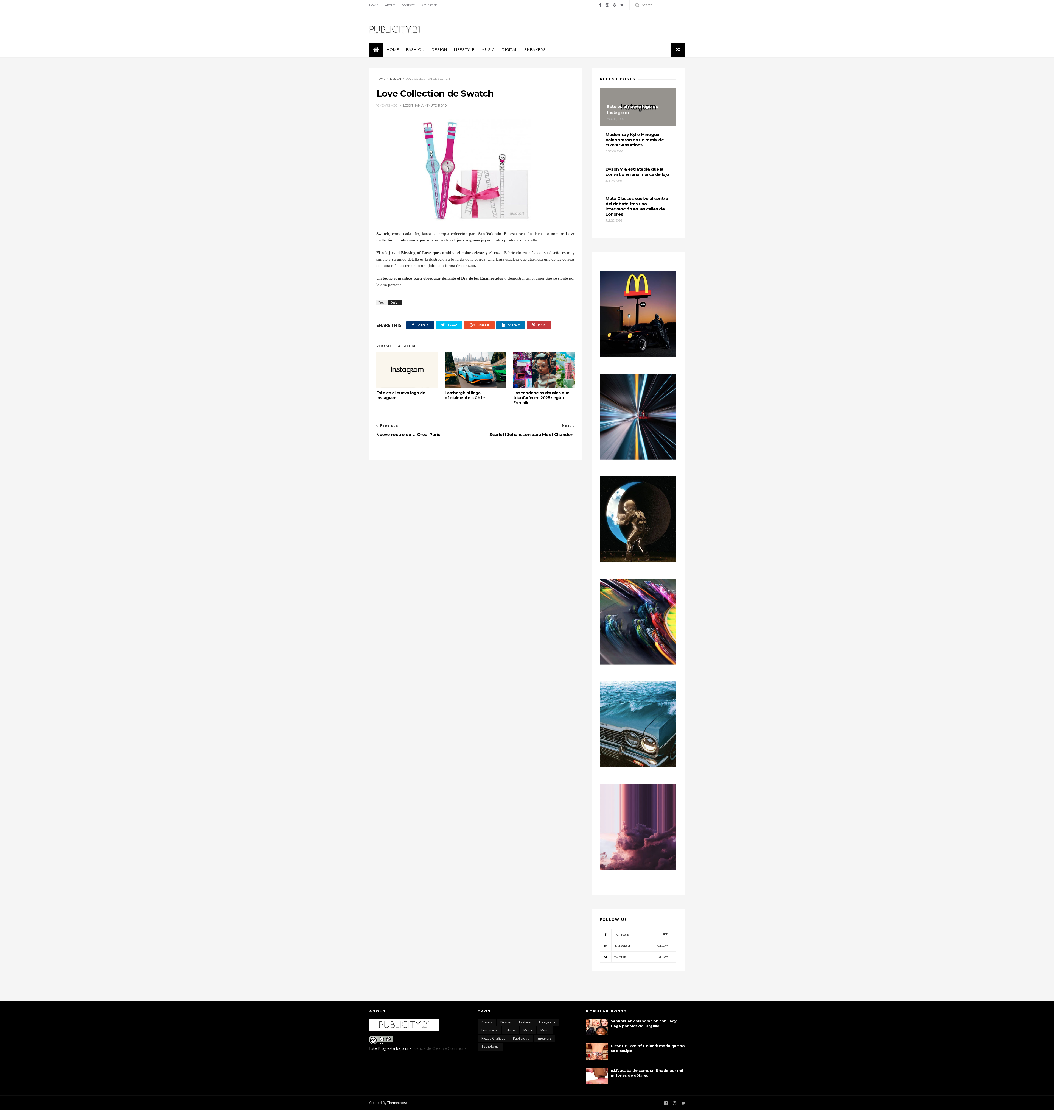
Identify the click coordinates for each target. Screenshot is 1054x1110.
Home (373, 5)
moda (527, 1030)
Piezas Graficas (493, 1038)
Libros (510, 1030)
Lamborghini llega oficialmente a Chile (465, 395)
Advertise (429, 5)
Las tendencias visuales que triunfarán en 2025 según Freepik (541, 397)
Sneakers (535, 49)
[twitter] (622, 5)
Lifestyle (464, 49)
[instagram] (607, 5)
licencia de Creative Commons (440, 1048)
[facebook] (600, 5)
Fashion (415, 49)
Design (439, 49)
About (390, 5)
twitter (641, 957)
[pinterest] (614, 5)
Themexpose (397, 1102)
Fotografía (489, 1030)
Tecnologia (490, 1046)
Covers (486, 1022)
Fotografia (547, 1022)
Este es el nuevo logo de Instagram (400, 395)
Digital (509, 49)
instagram (641, 946)
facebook (641, 934)
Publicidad (521, 1038)
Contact (408, 5)
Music (488, 49)
